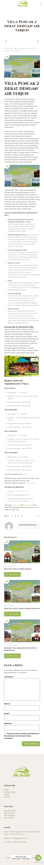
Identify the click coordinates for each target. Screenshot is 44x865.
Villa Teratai (8, 818)
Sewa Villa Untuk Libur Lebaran (17, 569)
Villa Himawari (9, 815)
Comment (9, 677)
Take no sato (30, 483)
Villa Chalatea (9, 813)
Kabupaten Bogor (15, 501)
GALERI (6, 794)
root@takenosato (24, 48)
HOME (6, 790)
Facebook (16, 505)
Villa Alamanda (10, 811)
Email (7, 713)
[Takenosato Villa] (23, 4)
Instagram (28, 505)
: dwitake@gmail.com (19, 838)
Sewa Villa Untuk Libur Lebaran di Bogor (22, 608)
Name (7, 704)
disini (25, 474)
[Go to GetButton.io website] (38, 862)
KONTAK (7, 797)
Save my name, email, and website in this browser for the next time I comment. (22, 735)
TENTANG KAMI (9, 792)
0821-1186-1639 (22, 491)
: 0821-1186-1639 (19, 842)
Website (7, 723)
